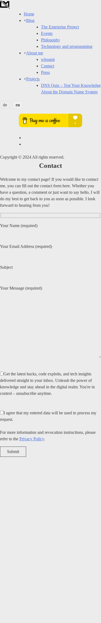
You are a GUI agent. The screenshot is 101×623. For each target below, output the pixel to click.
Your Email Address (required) (26, 246)
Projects (33, 79)
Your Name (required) (18, 225)
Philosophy (50, 40)
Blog (30, 20)
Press (45, 72)
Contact (47, 66)
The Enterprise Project (60, 27)
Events (47, 33)
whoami (48, 59)
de (5, 105)
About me (34, 53)
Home (29, 14)
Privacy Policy (31, 439)
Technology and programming (66, 46)
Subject (6, 267)
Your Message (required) (21, 288)
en (18, 105)
